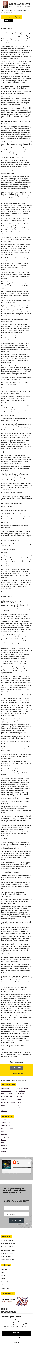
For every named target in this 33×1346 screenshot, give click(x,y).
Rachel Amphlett (5, 1173)
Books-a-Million (6, 1097)
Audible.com (5, 1120)
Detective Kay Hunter (7, 1240)
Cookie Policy (5, 1288)
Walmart (4, 1111)
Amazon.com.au (22, 1088)
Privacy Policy (5, 1285)
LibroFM (4, 1146)
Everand (19, 1097)
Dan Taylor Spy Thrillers (8, 1250)
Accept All (16, 1333)
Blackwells (20, 1094)
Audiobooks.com (7, 1128)
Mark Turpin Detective (8, 1244)
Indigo (19, 1102)
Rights (3, 1278)
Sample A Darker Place (13, 1173)
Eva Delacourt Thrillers (8, 1247)
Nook (3, 1108)
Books (7, 10)
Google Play (5, 1099)
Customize (16, 1337)
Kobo (3, 1105)
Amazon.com (5, 1088)
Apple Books (21, 1091)
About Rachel (5, 1269)
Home (2, 10)
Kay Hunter (13, 10)
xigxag (3, 1151)
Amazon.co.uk (6, 1091)
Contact (4, 1275)
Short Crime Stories (7, 1256)
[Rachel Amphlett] (16, 4)
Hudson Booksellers (8, 1102)
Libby (18, 1105)
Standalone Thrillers (7, 1253)
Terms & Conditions (7, 1282)
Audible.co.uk (5, 1123)
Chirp (3, 1131)
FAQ (2, 1272)
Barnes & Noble (6, 1094)
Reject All (16, 1342)
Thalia (19, 1108)
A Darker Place (22, 10)
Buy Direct (16, 1067)
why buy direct (18, 1073)
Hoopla (19, 1099)
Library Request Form (7, 1259)
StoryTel (4, 1148)
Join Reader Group (16, 1220)
